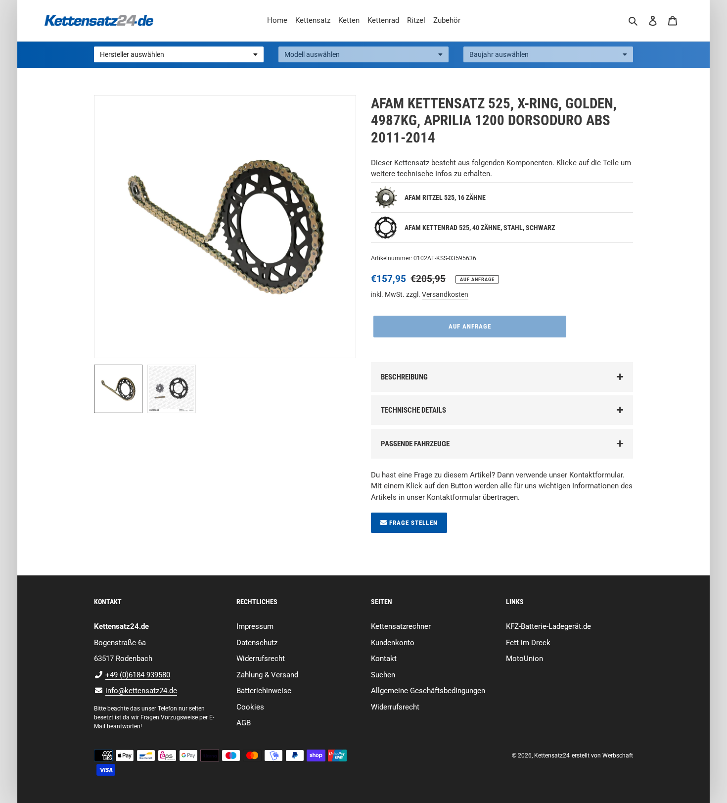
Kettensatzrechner (401, 626)
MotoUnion (524, 658)
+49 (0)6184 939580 (137, 674)
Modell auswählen (312, 54)
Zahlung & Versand (267, 674)
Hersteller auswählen (132, 54)
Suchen (383, 674)
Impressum (254, 626)
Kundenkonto (392, 642)
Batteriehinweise (263, 690)
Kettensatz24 (552, 755)
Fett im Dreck (528, 642)
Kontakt (384, 658)
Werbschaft (617, 755)
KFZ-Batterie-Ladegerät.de (548, 626)
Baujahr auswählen (499, 54)
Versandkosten (445, 294)
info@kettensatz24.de (141, 690)
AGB (243, 722)
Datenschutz (256, 642)
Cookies (250, 707)
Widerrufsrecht (260, 658)
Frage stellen (412, 522)
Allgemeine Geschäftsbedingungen (428, 690)
